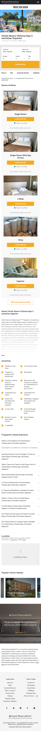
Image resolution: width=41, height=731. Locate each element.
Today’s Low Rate (21, 123)
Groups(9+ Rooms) (23, 73)
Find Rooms (20, 64)
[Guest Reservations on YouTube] (33, 708)
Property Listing (10, 699)
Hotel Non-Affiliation (10, 701)
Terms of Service (10, 691)
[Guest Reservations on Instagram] (20, 708)
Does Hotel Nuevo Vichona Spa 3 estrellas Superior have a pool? (17, 476)
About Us (10, 683)
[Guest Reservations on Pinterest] (27, 708)
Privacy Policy (10, 693)
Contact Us (31, 683)
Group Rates (31, 688)
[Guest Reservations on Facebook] (7, 708)
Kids (29, 56)
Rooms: (5, 56)
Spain (24, 540)
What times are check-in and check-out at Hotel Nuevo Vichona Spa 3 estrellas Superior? (18, 466)
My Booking (31, 685)
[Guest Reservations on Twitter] (13, 708)
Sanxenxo (14, 540)
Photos (3, 73)
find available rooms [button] (20, 302)
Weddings (36, 73)
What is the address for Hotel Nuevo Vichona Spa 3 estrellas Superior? (16, 442)
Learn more (4, 80)
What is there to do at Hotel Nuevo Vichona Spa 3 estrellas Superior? (15, 499)
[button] (2, 21)
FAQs (10, 685)
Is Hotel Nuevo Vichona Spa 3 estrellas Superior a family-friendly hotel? (16, 507)
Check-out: (25, 49)
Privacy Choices (29, 696)
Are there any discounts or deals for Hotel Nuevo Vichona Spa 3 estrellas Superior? (18, 515)
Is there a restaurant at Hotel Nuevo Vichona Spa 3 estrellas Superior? (16, 483)
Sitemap (10, 696)
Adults (18, 56)
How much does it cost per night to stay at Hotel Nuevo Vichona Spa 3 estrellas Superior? (18, 456)
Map (11, 73)
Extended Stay (31, 693)
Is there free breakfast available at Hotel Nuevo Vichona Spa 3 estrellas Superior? (18, 491)
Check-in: (6, 49)
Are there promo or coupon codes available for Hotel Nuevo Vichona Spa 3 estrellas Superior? (18, 524)
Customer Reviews (10, 688)
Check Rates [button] (20, 119)
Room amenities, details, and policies (20, 128)
